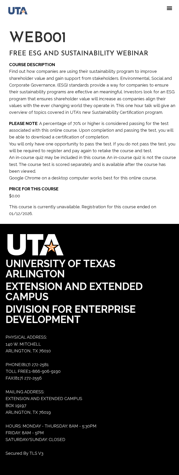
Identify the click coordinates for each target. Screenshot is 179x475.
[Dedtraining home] (15, 12)
